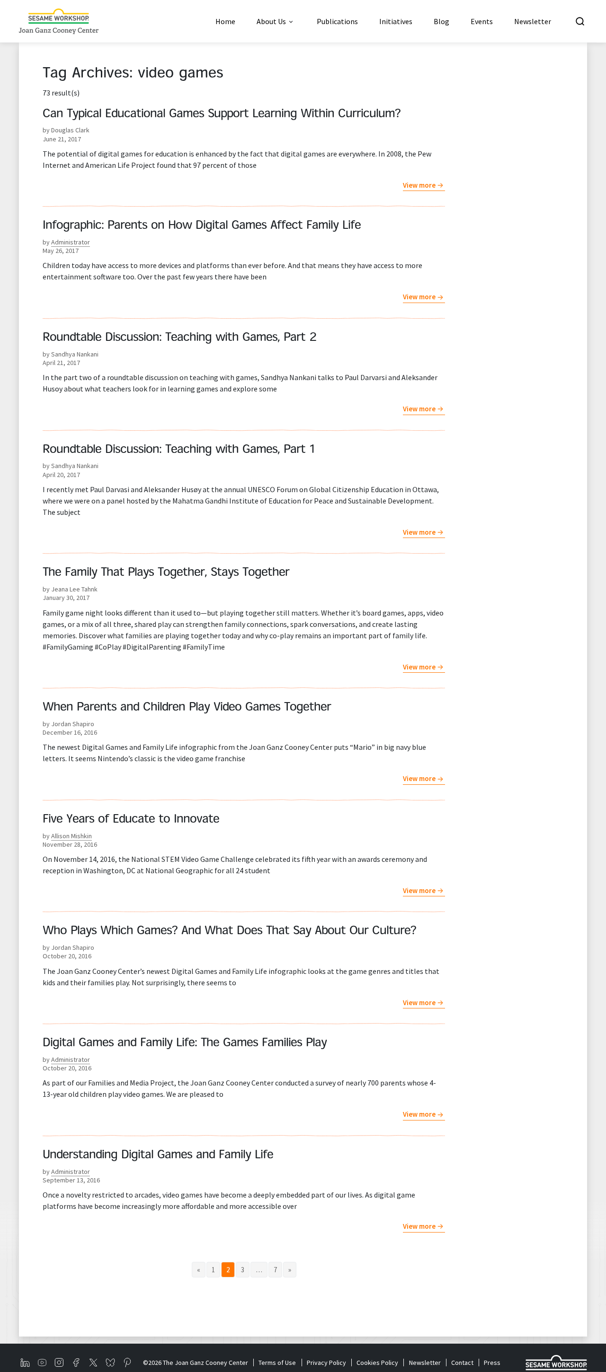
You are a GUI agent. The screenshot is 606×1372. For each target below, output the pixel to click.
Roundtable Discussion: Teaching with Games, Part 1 (179, 450)
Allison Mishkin (71, 836)
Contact (462, 1362)
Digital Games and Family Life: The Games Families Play (185, 1043)
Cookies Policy (377, 1362)
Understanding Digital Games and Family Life (158, 1155)
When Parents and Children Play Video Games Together (187, 707)
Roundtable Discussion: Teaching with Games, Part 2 (180, 338)
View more (419, 185)
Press (492, 1362)
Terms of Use (277, 1362)
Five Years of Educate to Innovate (131, 819)
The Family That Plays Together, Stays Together (166, 573)
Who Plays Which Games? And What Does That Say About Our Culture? (229, 931)
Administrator (70, 242)
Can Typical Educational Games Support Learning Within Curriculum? (222, 114)
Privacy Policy (326, 1362)
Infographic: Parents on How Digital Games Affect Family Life (202, 226)
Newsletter (424, 1362)
